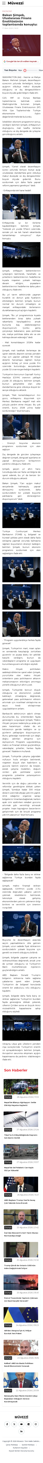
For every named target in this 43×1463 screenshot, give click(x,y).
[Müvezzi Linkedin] (21, 1431)
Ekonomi (7, 11)
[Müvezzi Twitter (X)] (14, 1424)
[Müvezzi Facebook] (7, 1424)
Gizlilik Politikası (28, 1445)
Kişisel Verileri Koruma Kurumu (21, 1451)
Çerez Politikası (12, 1445)
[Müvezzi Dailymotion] (28, 1424)
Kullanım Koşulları (20, 1448)
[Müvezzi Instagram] (36, 1424)
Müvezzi (21, 1417)
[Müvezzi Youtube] (21, 1424)
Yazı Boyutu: (10, 70)
